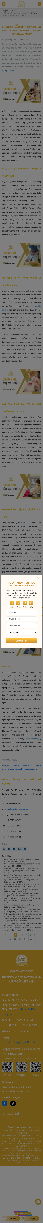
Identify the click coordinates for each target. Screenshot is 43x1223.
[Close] (38, 578)
